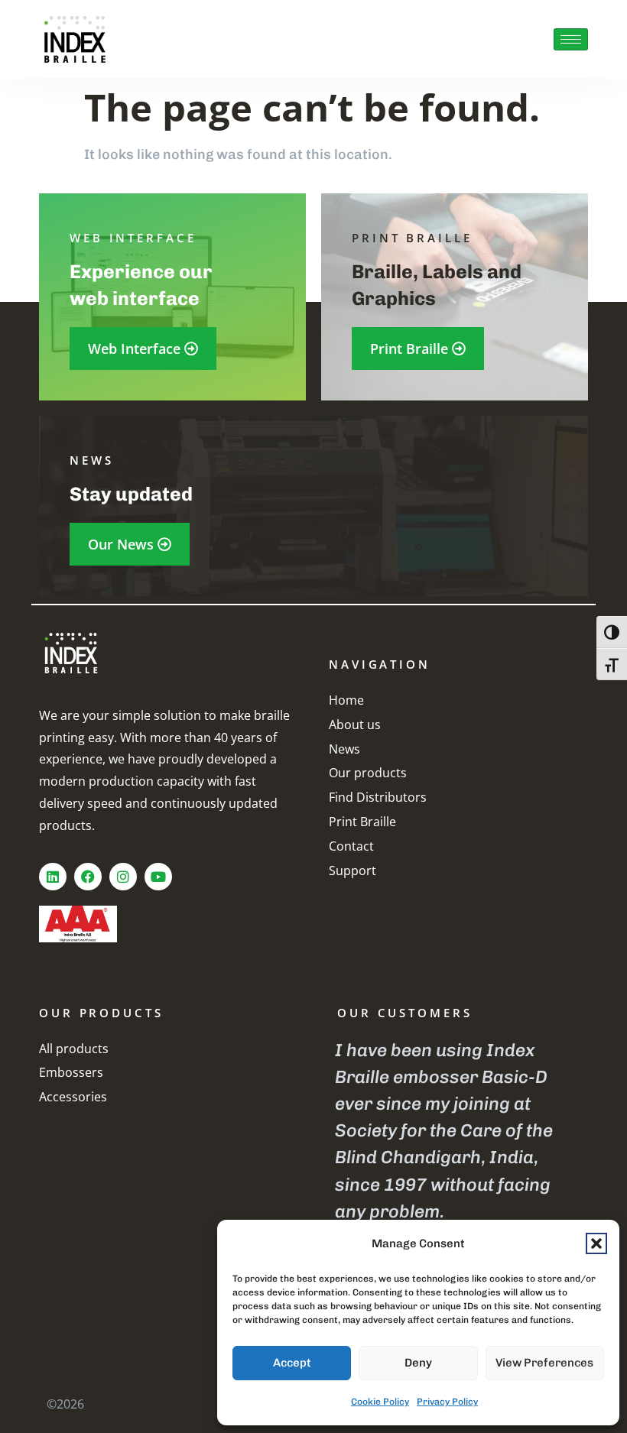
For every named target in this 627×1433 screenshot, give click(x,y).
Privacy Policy (447, 1401)
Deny (418, 1363)
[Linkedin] (53, 876)
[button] (596, 1243)
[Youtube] (158, 876)
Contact (351, 846)
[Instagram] (123, 876)
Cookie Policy (380, 1401)
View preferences (544, 1363)
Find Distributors (378, 797)
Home (346, 700)
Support (352, 870)
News (344, 749)
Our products (368, 772)
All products (74, 1048)
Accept (292, 1363)
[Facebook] (88, 876)
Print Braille (362, 821)
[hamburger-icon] (571, 39)
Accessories (73, 1096)
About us (355, 724)
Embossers (71, 1072)
